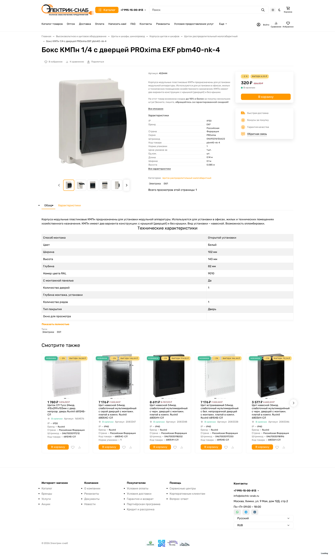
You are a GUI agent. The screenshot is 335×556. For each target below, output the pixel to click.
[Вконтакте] (254, 512)
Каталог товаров (52, 23)
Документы (91, 499)
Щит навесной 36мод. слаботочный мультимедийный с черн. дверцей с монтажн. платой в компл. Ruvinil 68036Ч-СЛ (271, 411)
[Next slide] (126, 185)
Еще (221, 23)
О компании (92, 488)
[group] (93, 123)
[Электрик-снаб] (68, 9)
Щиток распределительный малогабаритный (186, 178)
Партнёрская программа (143, 504)
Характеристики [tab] (69, 205)
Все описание (155, 108)
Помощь (175, 483)
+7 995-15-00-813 (132, 10)
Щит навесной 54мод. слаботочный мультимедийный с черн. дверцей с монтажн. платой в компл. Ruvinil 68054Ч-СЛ (169, 411)
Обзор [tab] (48, 205)
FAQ (133, 23)
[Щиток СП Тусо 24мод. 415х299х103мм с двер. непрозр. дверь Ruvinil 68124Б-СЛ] (67, 376)
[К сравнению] (79, 447)
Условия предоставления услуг (194, 23)
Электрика (155, 183)
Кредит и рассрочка (140, 509)
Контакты (146, 23)
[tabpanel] (167, 275)
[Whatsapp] (237, 512)
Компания (91, 483)
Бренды (47, 493)
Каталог (47, 488)
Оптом (71, 23)
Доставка (85, 23)
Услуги (46, 499)
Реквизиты (163, 23)
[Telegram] (246, 512)
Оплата (99, 23)
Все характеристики (159, 168)
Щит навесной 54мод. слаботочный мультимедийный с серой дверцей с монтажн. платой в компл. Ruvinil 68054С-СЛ (117, 411)
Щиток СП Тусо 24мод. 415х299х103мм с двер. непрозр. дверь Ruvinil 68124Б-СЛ (66, 410)
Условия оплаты (137, 488)
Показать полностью (55, 324)
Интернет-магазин (55, 483)
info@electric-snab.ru (246, 495)
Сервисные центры (183, 488)
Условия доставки (139, 493)
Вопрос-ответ (179, 499)
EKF (166, 183)
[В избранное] (72, 447)
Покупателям (136, 483)
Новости (90, 504)
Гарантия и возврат (140, 499)
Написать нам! (117, 23)
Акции (46, 504)
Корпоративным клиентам (187, 493)
